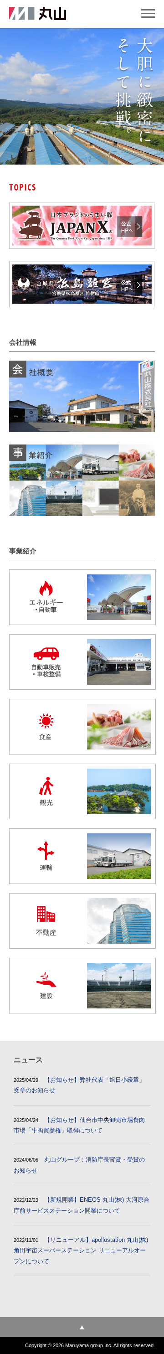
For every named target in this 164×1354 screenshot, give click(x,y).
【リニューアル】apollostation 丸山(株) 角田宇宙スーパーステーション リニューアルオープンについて (81, 1250)
